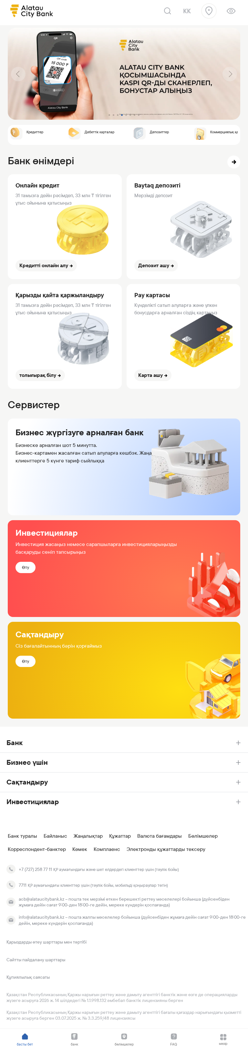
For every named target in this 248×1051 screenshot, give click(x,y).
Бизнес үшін (27, 762)
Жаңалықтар (88, 836)
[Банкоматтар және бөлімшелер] (209, 11)
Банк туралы (22, 836)
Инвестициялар (32, 801)
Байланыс (55, 836)
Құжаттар (120, 836)
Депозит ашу (153, 265)
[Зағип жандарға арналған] (231, 11)
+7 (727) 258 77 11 (35, 869)
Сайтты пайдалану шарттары (35, 960)
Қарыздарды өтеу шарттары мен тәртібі (46, 942)
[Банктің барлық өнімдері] (233, 162)
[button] (18, 74)
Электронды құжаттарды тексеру (166, 849)
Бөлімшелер (203, 836)
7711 (22, 885)
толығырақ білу (37, 375)
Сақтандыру (27, 782)
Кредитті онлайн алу (43, 265)
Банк (14, 742)
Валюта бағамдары (159, 836)
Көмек (79, 849)
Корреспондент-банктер (37, 849)
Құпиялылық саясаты (28, 977)
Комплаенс (107, 849)
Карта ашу (150, 375)
